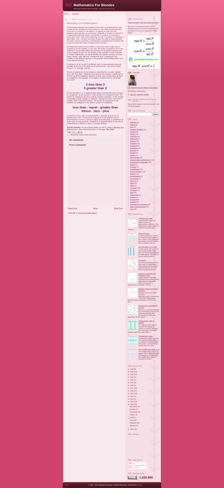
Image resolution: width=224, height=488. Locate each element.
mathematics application (139, 162)
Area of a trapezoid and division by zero (147, 274)
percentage (134, 178)
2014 (132, 396)
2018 (132, 385)
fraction (133, 153)
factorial (133, 150)
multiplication (135, 169)
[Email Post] (68, 132)
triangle (133, 202)
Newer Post (72, 208)
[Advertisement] (94, 234)
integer (132, 155)
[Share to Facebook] (79, 132)
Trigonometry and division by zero (143, 23)
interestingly (74, 134)
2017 (132, 388)
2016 (132, 391)
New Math (110, 129)
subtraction (134, 195)
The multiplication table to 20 (148, 349)
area (131, 127)
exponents (134, 148)
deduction (133, 139)
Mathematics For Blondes (94, 5)
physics (133, 181)
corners (133, 132)
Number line (119, 127)
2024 (132, 369)
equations (133, 143)
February (133, 423)
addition (133, 122)
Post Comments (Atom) (87, 213)
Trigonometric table (145, 218)
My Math (75, 14)
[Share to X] (76, 132)
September (134, 412)
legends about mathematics (88, 134)
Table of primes (144, 233)
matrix (132, 164)
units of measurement (138, 207)
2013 (132, 399)
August (132, 415)
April (132, 417)
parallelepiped (135, 176)
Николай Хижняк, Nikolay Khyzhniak (144, 88)
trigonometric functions (138, 204)
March (132, 420)
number (133, 174)
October (133, 409)
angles (132, 125)
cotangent (133, 136)
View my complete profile (139, 94)
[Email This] (71, 132)
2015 (132, 393)
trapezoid (133, 199)
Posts (133, 463)
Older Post (118, 208)
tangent (133, 197)
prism (132, 185)
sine (131, 192)
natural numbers (136, 171)
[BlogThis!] (74, 132)
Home (66, 14)
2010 (132, 429)
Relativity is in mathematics (82, 23)
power (132, 183)
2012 (132, 401)
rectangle (133, 188)
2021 (132, 377)
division (133, 141)
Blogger (139, 485)
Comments (135, 467)
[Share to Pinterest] (81, 132)
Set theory (142, 260)
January (133, 425)
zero (131, 209)
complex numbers (136, 129)
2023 (132, 372)
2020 (132, 380)
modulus (133, 167)
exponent (133, 146)
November (134, 406)
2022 (132, 374)
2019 (132, 382)
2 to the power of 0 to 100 (147, 247)
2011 (132, 404)
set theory (134, 190)
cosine (132, 134)
